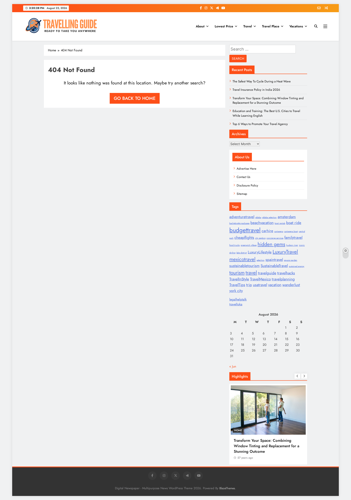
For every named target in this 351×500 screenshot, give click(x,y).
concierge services (274, 238)
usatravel (260, 285)
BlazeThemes (227, 488)
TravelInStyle (239, 279)
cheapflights (244, 237)
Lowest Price (224, 26)
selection (260, 260)
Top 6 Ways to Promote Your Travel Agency (260, 124)
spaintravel (274, 259)
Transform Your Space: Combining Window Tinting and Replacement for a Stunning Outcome (268, 100)
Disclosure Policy (247, 185)
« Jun (232, 366)
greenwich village (249, 245)
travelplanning (283, 279)
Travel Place (270, 26)
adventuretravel (241, 217)
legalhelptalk (238, 299)
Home (238, 430)
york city (236, 290)
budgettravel (245, 230)
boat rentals (280, 223)
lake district (241, 252)
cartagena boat (291, 231)
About (200, 26)
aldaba (258, 217)
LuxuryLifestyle (260, 252)
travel (251, 272)
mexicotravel (242, 259)
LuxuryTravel (285, 251)
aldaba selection (269, 217)
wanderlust (291, 285)
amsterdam (287, 217)
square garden (290, 260)
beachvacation (262, 222)
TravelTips (237, 285)
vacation (274, 285)
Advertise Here (246, 168)
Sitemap (242, 194)
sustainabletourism (244, 265)
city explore (260, 238)
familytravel (293, 237)
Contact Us (243, 177)
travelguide (267, 273)
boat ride (293, 222)
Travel (247, 26)
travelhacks (286, 273)
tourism (237, 272)
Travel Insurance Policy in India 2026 (256, 89)
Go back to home (135, 98)
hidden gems (271, 244)
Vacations (296, 26)
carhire (267, 231)
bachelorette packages (239, 223)
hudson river (292, 245)
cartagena (278, 231)
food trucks (234, 245)
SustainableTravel (274, 265)
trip (249, 285)
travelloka (235, 304)
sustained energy (296, 266)
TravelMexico (260, 279)
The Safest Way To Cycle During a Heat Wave (262, 81)
